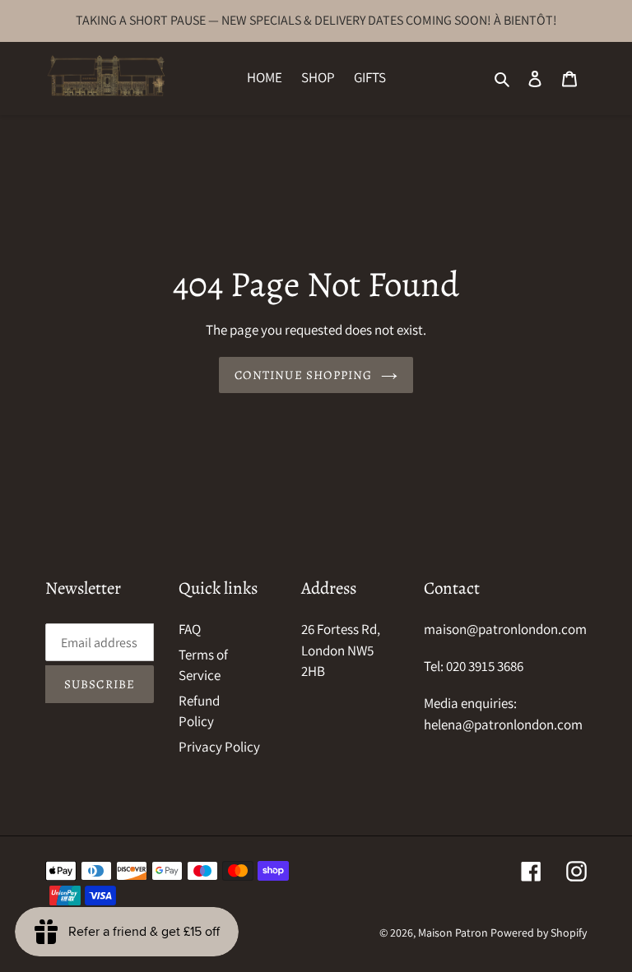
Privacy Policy (219, 747)
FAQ (190, 629)
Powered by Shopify (538, 932)
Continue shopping (303, 375)
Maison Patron (453, 932)
